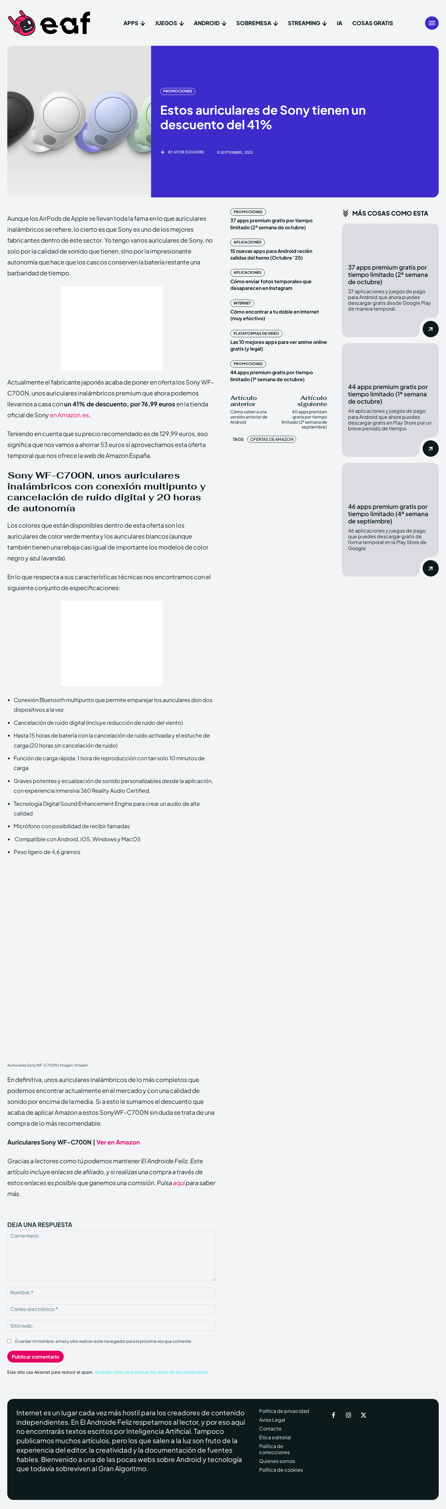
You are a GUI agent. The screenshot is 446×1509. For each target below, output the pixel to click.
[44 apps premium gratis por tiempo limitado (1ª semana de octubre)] (390, 360)
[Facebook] (333, 1416)
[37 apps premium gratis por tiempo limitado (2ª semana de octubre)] (390, 240)
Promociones (177, 91)
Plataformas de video (256, 333)
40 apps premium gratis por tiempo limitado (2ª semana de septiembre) (304, 419)
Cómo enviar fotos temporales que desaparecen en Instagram (271, 284)
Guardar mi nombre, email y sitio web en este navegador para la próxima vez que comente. (103, 1341)
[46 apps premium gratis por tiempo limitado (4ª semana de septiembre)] (390, 480)
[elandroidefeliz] (49, 23)
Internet (242, 303)
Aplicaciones (248, 242)
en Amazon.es (69, 414)
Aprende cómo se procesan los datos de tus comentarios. (152, 1372)
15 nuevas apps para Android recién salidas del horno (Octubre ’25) (271, 254)
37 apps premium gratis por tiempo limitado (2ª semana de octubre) (271, 223)
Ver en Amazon (118, 1142)
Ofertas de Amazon (271, 439)
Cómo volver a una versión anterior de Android (249, 417)
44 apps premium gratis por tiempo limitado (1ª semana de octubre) (388, 394)
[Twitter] (364, 1416)
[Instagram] (349, 1416)
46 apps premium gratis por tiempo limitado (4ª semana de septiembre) (388, 513)
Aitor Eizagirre (189, 152)
